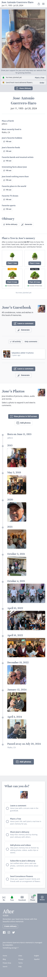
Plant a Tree (39, 78)
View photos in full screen (25, 416)
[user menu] (43, 4)
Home (5, 956)
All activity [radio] (16, 341)
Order (42, 83)
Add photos (25, 423)
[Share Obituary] (39, 4)
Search (5, 966)
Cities (20, 956)
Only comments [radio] (31, 341)
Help (20, 966)
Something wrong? (10, 948)
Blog (4, 959)
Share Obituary (25, 88)
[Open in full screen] (16, 457)
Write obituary (11, 224)
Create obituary (10, 926)
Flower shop (7, 963)
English (36, 956)
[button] (23, 38)
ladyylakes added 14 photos (23, 353)
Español (36, 959)
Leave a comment (25, 323)
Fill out (8, 141)
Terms (20, 963)
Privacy (20, 959)
